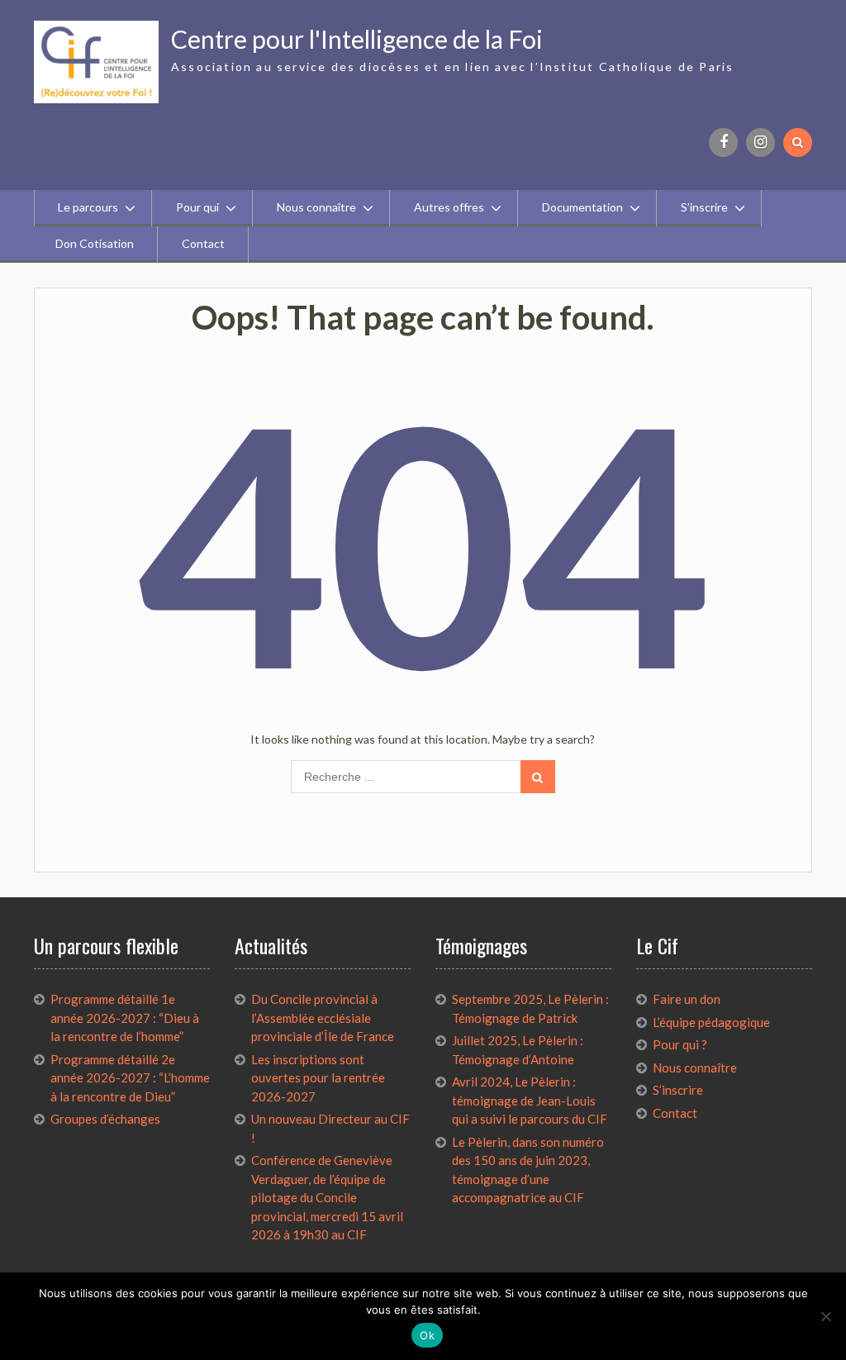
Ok (427, 1335)
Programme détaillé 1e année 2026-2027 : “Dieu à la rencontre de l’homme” (124, 1017)
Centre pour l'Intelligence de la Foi (357, 39)
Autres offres (449, 207)
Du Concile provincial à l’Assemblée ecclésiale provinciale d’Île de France (322, 1017)
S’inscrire (704, 207)
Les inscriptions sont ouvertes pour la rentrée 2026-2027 (318, 1078)
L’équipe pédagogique (711, 1022)
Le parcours (88, 207)
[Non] (825, 1316)
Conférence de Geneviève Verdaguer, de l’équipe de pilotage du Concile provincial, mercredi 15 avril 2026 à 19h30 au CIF (327, 1197)
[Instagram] (760, 142)
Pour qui (197, 207)
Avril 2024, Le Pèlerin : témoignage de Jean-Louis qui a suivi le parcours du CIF (529, 1100)
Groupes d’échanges (105, 1118)
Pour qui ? (680, 1044)
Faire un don (686, 998)
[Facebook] (723, 142)
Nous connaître (316, 207)
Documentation (582, 207)
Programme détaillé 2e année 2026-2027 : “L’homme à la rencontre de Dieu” (130, 1078)
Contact (203, 243)
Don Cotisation (94, 243)
